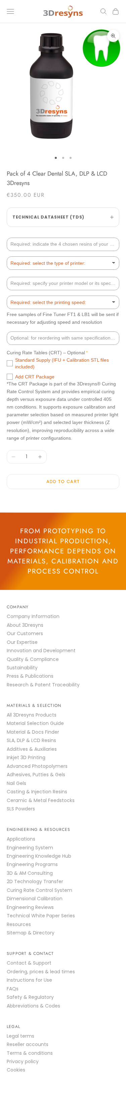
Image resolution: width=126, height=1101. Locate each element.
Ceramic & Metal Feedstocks (41, 800)
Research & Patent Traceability (43, 684)
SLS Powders (21, 808)
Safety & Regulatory (30, 997)
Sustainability (22, 667)
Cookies (16, 1069)
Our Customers (25, 633)
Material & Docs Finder (33, 732)
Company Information (33, 616)
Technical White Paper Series (41, 915)
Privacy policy (23, 1061)
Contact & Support (29, 963)
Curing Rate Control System (39, 890)
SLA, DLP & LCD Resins (31, 740)
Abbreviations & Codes (33, 1005)
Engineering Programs (32, 864)
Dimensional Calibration (34, 898)
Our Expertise (22, 642)
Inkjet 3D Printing (26, 757)
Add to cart (63, 481)
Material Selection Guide (35, 723)
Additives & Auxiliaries (32, 749)
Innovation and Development (41, 650)
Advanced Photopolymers (37, 766)
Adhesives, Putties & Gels (36, 774)
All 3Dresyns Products (31, 715)
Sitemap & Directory (30, 932)
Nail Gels (16, 783)
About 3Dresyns (25, 625)
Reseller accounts (27, 1044)
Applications (21, 839)
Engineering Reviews (30, 907)
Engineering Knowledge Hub (39, 856)
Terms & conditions (30, 1053)
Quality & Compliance (33, 659)
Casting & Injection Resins (37, 791)
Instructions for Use (29, 980)
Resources (19, 924)
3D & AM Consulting (30, 873)
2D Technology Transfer (35, 881)
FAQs (12, 988)
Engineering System (30, 847)
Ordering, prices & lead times (41, 971)
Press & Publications (30, 676)
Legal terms (20, 1036)
